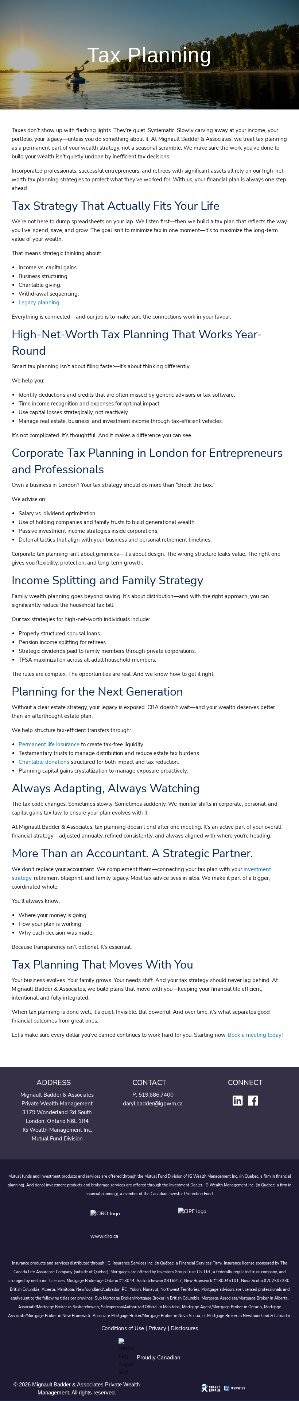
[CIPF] (193, 1218)
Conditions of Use (122, 1328)
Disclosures (184, 1328)
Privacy (157, 1328)
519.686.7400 (156, 1094)
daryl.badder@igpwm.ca (153, 1103)
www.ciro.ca (104, 1236)
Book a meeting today (254, 1035)
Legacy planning (39, 302)
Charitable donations (44, 762)
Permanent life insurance (49, 744)
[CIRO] (126, 1218)
